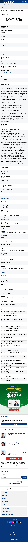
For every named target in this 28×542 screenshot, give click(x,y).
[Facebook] (11, 522)
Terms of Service (14, 534)
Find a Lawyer (5, 471)
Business (4, 498)
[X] (19, 522)
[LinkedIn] (7, 522)
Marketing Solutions (7, 514)
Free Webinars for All (7, 430)
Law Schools (5, 501)
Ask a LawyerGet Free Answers (6, 417)
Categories (12, 4)
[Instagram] (13, 522)
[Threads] (15, 522)
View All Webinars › (14, 458)
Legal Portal (14, 527)
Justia (2, 4)
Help (14, 532)
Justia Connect (14, 525)
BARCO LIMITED (5, 198)
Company (14, 530)
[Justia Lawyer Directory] (20, 522)
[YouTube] (9, 522)
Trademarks (6, 4)
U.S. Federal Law (6, 505)
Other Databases (6, 511)
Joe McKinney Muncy (6, 72)
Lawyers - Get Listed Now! (14, 481)
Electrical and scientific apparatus (7, 5)
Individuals (5, 495)
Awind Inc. (3, 237)
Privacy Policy (14, 537)
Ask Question (14, 424)
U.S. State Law (6, 508)
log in (5, 212)
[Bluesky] (17, 522)
